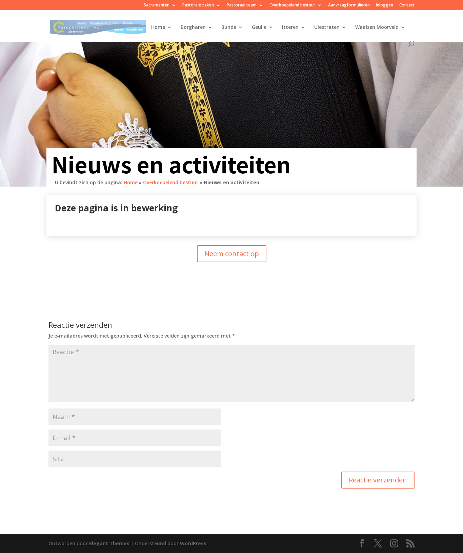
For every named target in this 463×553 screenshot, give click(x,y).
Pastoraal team (242, 5)
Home (158, 27)
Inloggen (384, 5)
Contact (407, 5)
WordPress (193, 543)
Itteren (290, 27)
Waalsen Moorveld (377, 27)
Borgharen (193, 27)
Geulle (259, 27)
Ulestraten (327, 27)
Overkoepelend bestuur (292, 5)
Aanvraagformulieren (349, 5)
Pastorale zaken (198, 5)
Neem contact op (231, 253)
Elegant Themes (109, 543)
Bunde (228, 27)
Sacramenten (156, 5)
